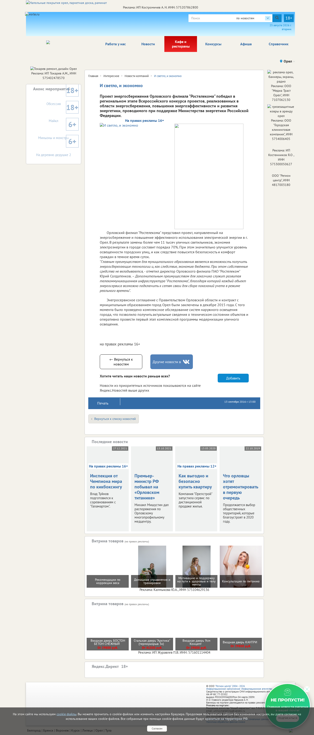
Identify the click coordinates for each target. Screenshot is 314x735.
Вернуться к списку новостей (115, 419)
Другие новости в (167, 361)
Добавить (233, 378)
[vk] (187, 362)
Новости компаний (137, 76)
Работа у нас (115, 44)
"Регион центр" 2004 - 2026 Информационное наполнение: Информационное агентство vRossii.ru (244, 687)
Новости (148, 44)
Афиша (246, 44)
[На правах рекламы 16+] (134, 125)
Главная (93, 76)
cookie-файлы (66, 714)
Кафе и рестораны (181, 43)
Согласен (157, 728)
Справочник (278, 44)
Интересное (111, 76)
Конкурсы (213, 44)
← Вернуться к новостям (121, 361)
